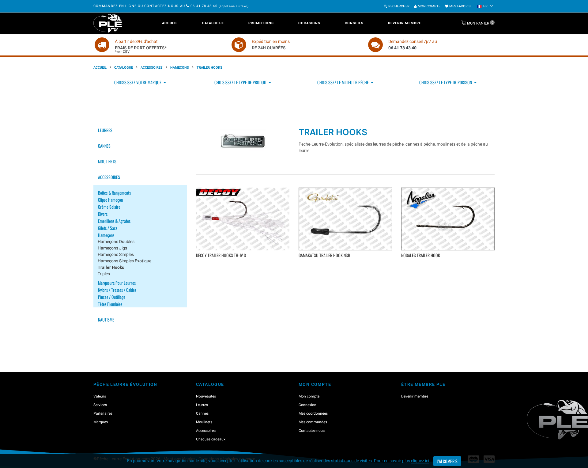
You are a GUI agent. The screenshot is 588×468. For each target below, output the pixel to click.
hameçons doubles (116, 241)
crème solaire (109, 207)
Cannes (104, 146)
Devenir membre (404, 23)
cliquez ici (420, 460)
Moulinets (107, 161)
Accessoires (152, 68)
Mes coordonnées (313, 413)
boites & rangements (114, 192)
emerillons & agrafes (114, 221)
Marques (100, 422)
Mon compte (428, 6)
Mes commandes (313, 422)
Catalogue (213, 23)
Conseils (354, 23)
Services (100, 405)
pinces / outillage (111, 297)
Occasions (309, 23)
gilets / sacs (107, 228)
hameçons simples (116, 254)
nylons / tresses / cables (117, 290)
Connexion (307, 405)
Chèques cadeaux (210, 439)
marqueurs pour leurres (117, 283)
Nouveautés (206, 396)
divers (102, 214)
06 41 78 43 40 (204, 6)
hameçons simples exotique (124, 260)
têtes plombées (110, 304)
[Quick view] (244, 264)
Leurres (105, 130)
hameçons (106, 235)
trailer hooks (111, 267)
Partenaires (102, 413)
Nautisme (106, 319)
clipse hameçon (110, 199)
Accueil (170, 23)
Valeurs (99, 396)
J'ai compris (447, 461)
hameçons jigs (112, 247)
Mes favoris (459, 6)
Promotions (261, 23)
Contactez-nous (312, 430)
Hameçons (179, 68)
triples (104, 273)
